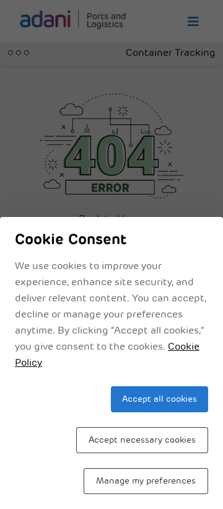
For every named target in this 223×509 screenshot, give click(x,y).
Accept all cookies (159, 399)
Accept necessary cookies (142, 440)
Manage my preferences (146, 481)
